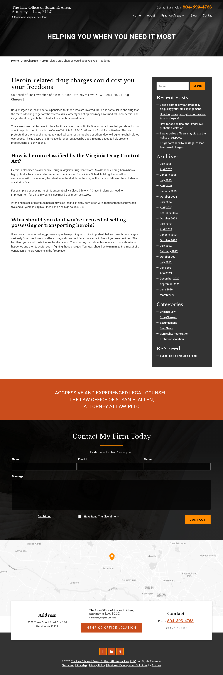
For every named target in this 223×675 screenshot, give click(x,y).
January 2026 (168, 174)
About (151, 15)
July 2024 (166, 202)
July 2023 (166, 224)
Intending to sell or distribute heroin (32, 202)
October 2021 (168, 256)
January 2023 (168, 234)
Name (15, 459)
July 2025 (166, 180)
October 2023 (168, 218)
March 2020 (167, 295)
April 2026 (166, 169)
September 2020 (170, 284)
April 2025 (166, 185)
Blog (193, 15)
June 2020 (166, 289)
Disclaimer (44, 516)
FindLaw (156, 665)
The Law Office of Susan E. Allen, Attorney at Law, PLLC (65, 95)
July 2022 (166, 245)
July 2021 (166, 262)
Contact (208, 15)
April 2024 (166, 207)
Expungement (168, 322)
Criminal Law (168, 311)
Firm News (166, 328)
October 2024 (168, 196)
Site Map (81, 665)
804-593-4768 (197, 7)
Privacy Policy (97, 665)
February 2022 (169, 251)
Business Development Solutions (127, 665)
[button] (220, 653)
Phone (148, 459)
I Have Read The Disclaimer (101, 516)
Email (82, 459)
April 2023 (166, 229)
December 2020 (169, 278)
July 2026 (166, 163)
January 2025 (168, 191)
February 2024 (169, 213)
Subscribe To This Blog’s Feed (178, 355)
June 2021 (166, 267)
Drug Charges (168, 317)
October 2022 (168, 240)
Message (17, 476)
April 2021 (166, 273)
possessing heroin (38, 190)
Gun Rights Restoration (174, 333)
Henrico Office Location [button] (111, 627)
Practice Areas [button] (171, 15)
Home (136, 15)
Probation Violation (172, 339)
